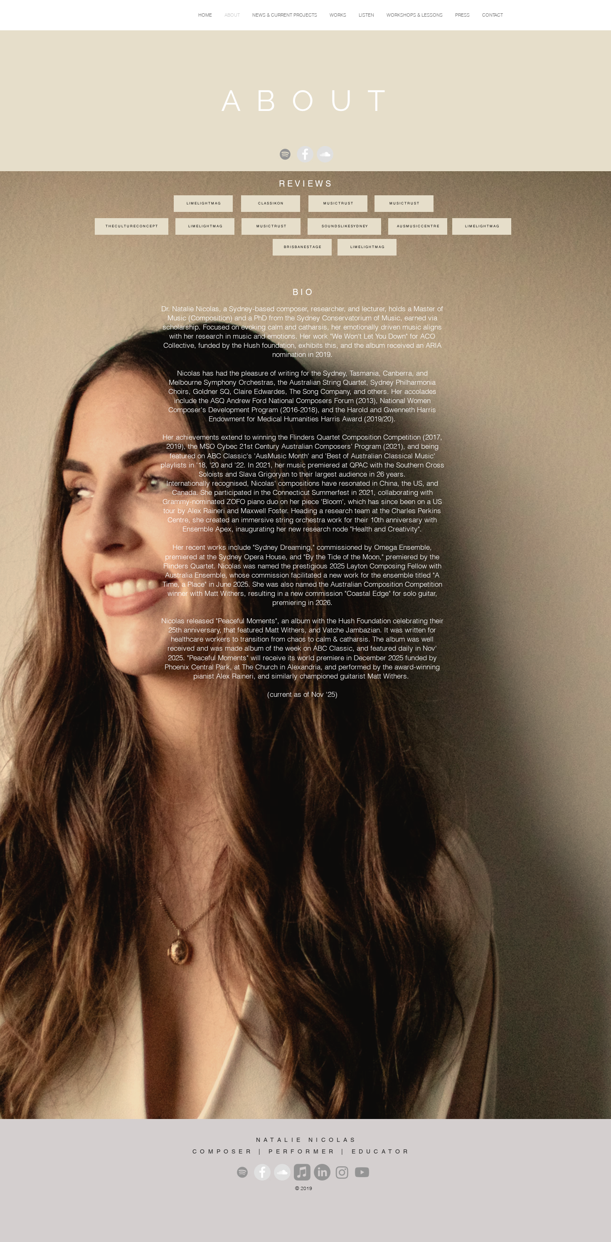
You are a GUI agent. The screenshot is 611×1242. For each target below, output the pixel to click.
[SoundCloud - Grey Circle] (325, 154)
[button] (337, 15)
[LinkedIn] (322, 1172)
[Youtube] (362, 1172)
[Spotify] (285, 154)
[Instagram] (342, 1172)
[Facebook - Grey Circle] (305, 154)
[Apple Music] (302, 1172)
